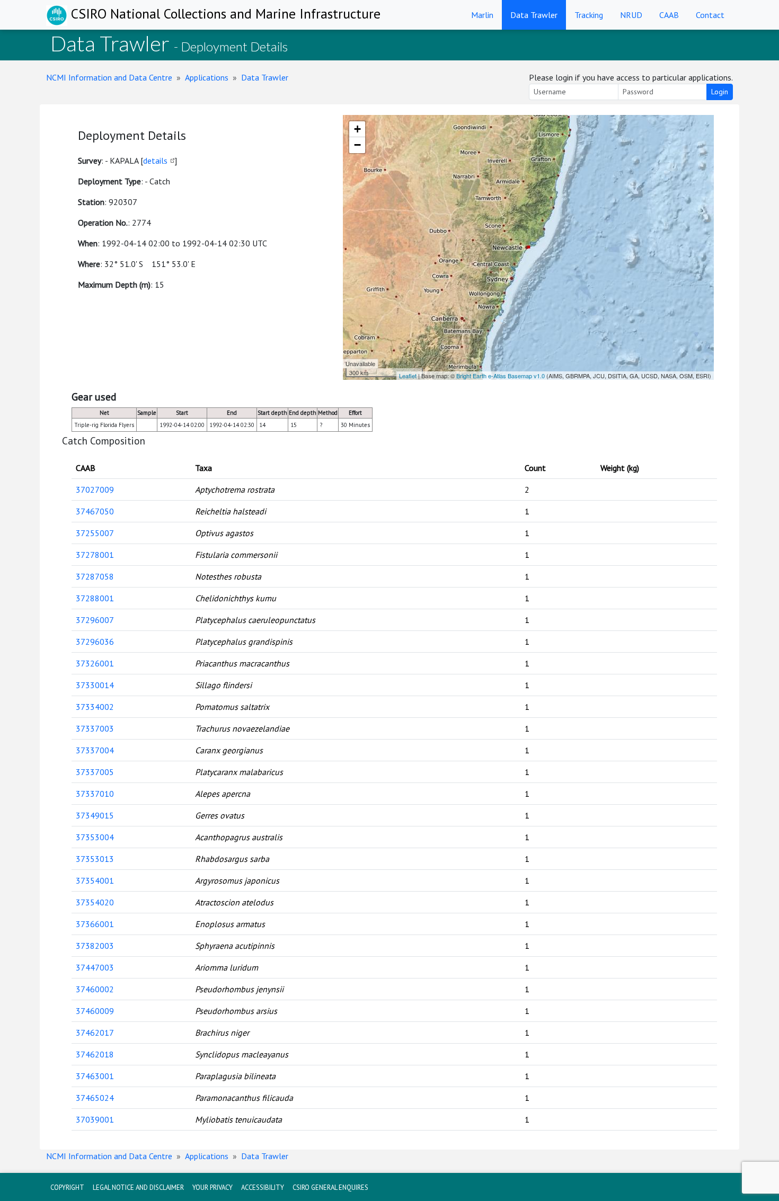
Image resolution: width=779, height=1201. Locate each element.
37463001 (95, 1076)
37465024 (95, 1097)
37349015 (95, 815)
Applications (206, 77)
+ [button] (357, 129)
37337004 (95, 750)
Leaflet (408, 375)
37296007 (95, 620)
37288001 (95, 598)
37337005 (95, 772)
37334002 (95, 706)
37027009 (95, 489)
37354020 (95, 902)
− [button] (357, 145)
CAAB (669, 15)
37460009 (95, 1011)
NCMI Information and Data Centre (109, 77)
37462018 (95, 1054)
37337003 (95, 728)
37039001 (95, 1119)
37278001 (95, 554)
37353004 (95, 837)
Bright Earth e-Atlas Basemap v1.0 (500, 375)
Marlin (482, 15)
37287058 (95, 576)
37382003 (95, 945)
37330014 (95, 685)
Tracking (588, 15)
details (155, 160)
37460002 (95, 989)
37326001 (95, 663)
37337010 (95, 793)
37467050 (95, 511)
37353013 (95, 858)
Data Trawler (533, 15)
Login (719, 91)
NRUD (631, 15)
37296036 (95, 641)
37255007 (95, 533)
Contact (710, 15)
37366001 (95, 924)
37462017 (95, 1032)
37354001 (95, 880)
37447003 (95, 967)
